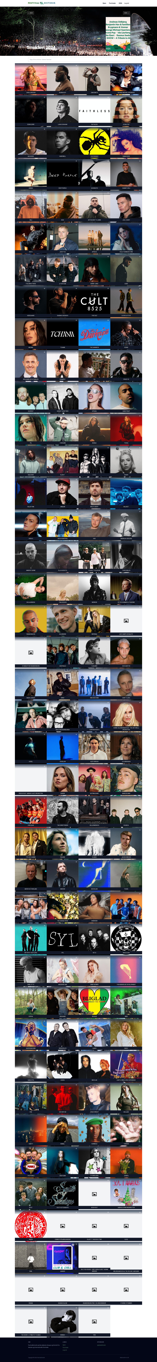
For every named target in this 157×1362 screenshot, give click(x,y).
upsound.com (101, 1345)
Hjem (104, 3)
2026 (120, 3)
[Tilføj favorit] (58, 47)
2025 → (126, 13)
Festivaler (112, 3)
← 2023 (30, 13)
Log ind (126, 3)
